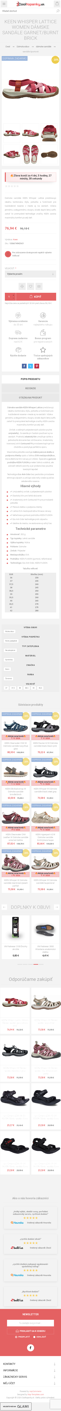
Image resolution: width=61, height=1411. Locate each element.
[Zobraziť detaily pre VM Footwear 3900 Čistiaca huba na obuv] (45, 929)
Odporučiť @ (39, 286)
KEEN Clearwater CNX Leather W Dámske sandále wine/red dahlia (15, 837)
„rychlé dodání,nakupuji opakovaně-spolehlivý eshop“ (30, 1265)
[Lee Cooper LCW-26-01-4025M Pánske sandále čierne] (15, 1098)
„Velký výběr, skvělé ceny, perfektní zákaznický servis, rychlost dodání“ (30, 1213)
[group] (16, 726)
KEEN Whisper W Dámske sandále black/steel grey (45, 790)
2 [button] (25, 964)
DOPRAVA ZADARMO (15, 58)
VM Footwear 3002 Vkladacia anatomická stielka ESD (15, 949)
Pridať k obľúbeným (30, 286)
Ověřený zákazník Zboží (40, 1248)
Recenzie (30, 388)
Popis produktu (30, 379)
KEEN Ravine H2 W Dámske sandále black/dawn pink (45, 744)
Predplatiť (24, 1337)
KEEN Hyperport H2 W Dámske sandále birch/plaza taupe (45, 837)
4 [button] (35, 964)
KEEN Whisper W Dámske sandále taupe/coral (45, 881)
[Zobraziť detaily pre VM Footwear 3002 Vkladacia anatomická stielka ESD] (16, 929)
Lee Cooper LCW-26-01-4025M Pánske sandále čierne (15, 1117)
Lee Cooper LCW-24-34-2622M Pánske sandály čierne (46, 1165)
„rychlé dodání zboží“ (30, 1239)
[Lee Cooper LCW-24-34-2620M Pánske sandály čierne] (15, 1146)
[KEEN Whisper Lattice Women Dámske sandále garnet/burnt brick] (15, 1002)
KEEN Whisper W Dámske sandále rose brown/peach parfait (16, 883)
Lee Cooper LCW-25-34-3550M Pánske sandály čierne (46, 1117)
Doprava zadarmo (18, 336)
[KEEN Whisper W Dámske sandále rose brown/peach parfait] (46, 1050)
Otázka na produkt (30, 397)
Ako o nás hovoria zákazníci (30, 1198)
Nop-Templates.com (36, 1394)
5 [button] (41, 964)
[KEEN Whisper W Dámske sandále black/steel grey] (15, 1050)
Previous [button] (4, 907)
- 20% (55, 59)
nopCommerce (35, 1391)
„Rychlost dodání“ (30, 1291)
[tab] (30, 379)
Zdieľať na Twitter (30, 366)
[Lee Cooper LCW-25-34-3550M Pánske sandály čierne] (46, 1098)
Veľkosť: (10, 268)
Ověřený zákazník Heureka (39, 1223)
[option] (15, 938)
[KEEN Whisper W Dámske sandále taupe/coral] (46, 1002)
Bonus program (43, 336)
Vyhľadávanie (58, 11)
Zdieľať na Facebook (24, 366)
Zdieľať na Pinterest (36, 366)
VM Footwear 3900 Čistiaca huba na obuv (45, 947)
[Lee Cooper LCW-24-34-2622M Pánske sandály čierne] (46, 1146)
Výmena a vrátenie (18, 319)
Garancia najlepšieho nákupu (43, 319)
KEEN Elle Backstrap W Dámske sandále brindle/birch (15, 792)
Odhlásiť (41, 1337)
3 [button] (30, 964)
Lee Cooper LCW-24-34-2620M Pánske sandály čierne (15, 1165)
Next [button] (56, 907)
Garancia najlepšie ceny (22, 286)
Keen (15, 239)
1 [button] (20, 964)
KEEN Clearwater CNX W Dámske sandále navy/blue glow (15, 746)
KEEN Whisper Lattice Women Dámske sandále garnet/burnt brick (15, 1023)
